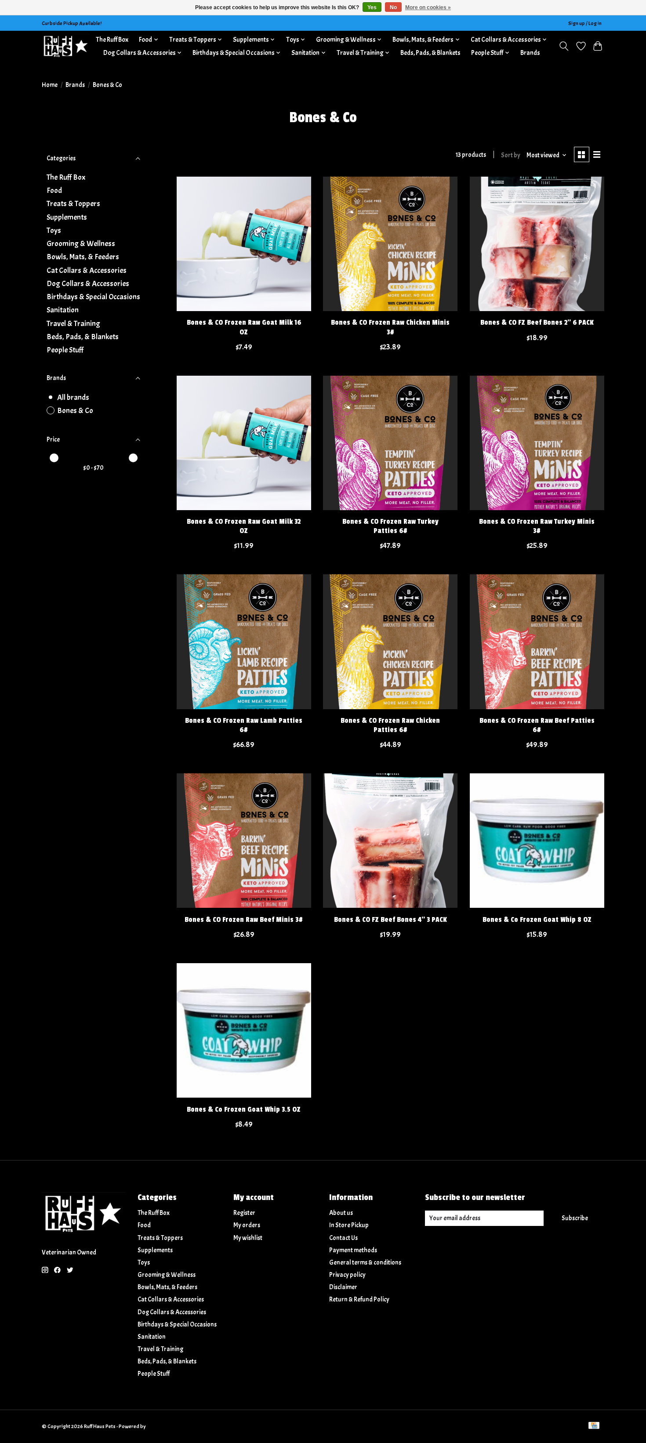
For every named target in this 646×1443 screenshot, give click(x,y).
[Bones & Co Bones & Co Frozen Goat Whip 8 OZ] (537, 840)
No (393, 7)
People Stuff (65, 350)
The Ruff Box (112, 39)
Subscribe (575, 1218)
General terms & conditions (365, 1262)
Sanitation (63, 310)
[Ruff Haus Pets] (66, 46)
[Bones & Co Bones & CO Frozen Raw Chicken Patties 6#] (390, 641)
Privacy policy (347, 1275)
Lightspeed (159, 1426)
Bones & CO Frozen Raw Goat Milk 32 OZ (244, 526)
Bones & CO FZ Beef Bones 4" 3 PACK (390, 919)
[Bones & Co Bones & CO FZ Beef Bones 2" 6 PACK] (537, 244)
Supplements (67, 217)
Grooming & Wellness (81, 243)
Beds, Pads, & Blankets (430, 52)
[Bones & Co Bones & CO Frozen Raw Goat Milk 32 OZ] (244, 443)
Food (54, 190)
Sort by (510, 155)
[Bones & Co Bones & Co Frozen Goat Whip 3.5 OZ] (244, 1030)
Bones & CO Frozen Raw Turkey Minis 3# (537, 526)
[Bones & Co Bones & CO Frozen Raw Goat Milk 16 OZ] (244, 244)
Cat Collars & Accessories (87, 270)
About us (341, 1213)
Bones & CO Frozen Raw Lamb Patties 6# (243, 725)
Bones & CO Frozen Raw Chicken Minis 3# (390, 327)
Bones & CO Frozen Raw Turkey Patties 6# (390, 526)
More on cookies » (428, 7)
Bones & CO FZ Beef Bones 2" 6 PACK (537, 322)
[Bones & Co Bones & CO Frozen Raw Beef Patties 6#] (537, 641)
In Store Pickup (349, 1225)
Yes (372, 7)
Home (50, 85)
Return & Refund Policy (359, 1299)
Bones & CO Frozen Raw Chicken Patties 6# (390, 725)
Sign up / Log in (585, 23)
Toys (54, 230)
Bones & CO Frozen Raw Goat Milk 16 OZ (244, 327)
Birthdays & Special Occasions (93, 296)
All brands (73, 397)
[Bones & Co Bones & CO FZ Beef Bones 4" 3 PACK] (390, 840)
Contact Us (343, 1238)
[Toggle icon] (564, 46)
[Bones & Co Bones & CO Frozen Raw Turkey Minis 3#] (537, 443)
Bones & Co (75, 410)
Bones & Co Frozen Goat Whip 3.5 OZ (244, 1109)
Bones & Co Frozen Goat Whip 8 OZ (537, 919)
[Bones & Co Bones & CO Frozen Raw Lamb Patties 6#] (244, 641)
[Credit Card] (593, 1426)
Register (244, 1213)
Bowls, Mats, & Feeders (83, 256)
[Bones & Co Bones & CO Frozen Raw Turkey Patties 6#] (390, 443)
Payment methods (353, 1250)
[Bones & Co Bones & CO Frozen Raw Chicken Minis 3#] (390, 244)
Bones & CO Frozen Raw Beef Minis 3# (244, 919)
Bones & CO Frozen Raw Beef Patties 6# (537, 725)
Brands (530, 52)
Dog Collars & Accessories (88, 283)
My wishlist (247, 1238)
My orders (246, 1225)
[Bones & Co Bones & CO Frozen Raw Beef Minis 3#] (244, 840)
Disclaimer (343, 1287)
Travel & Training (73, 323)
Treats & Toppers (73, 203)
